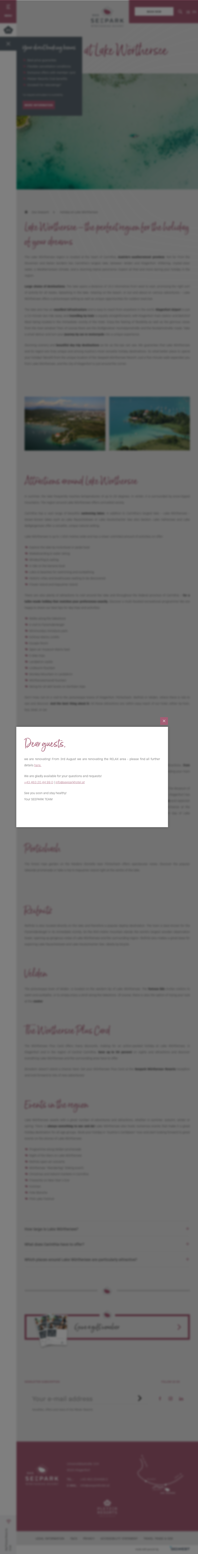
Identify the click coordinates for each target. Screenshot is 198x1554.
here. (37, 765)
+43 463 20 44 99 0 (38, 782)
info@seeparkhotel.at (70, 782)
